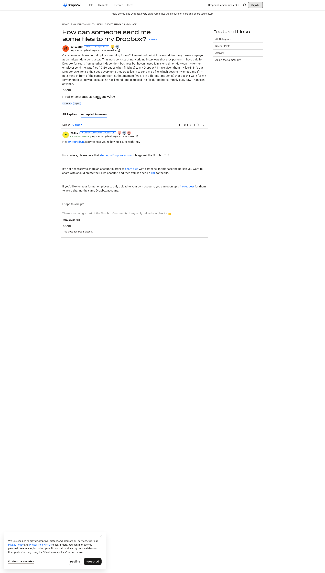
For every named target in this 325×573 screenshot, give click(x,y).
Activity (219, 52)
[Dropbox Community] (71, 5)
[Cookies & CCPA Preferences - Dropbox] (55, 550)
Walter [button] (74, 133)
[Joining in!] (117, 47)
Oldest (76, 124)
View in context (71, 219)
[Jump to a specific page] (204, 125)
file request (187, 186)
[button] (65, 48)
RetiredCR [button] (76, 47)
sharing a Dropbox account (117, 155)
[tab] (69, 114)
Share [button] (67, 103)
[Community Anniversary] (113, 47)
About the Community (228, 59)
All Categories (223, 39)
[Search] (245, 5)
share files (131, 169)
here (185, 13)
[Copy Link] (119, 50)
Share (66, 90)
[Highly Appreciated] (129, 133)
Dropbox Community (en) (222, 5)
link (153, 173)
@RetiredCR (76, 141)
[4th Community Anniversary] (120, 133)
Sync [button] (77, 103)
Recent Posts (222, 46)
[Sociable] (124, 133)
